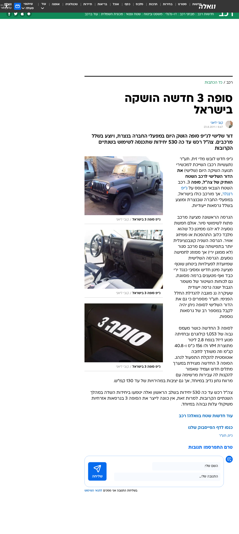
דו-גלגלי (171, 14)
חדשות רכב (205, 14)
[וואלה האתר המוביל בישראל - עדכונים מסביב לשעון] (207, 6)
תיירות (87, 4)
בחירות (167, 4)
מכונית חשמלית (112, 14)
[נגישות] (6, 6)
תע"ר (222, 435)
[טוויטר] (16, 14)
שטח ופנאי (133, 14)
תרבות (153, 4)
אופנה (56, 4)
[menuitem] (179, 6)
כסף (127, 4)
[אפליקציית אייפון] (22, 14)
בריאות (102, 4)
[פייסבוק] (9, 14)
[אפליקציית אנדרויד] (29, 14)
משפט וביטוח (153, 14)
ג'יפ (230, 435)
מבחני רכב (187, 14)
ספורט (182, 4)
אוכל (116, 4)
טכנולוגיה (71, 4)
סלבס (139, 4)
